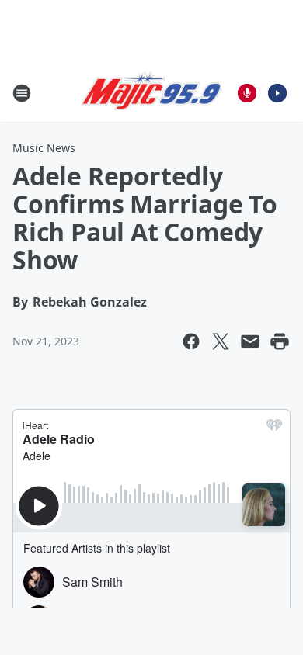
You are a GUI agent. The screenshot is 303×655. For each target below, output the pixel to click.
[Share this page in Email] (250, 341)
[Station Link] (151, 93)
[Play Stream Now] (277, 93)
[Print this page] (280, 341)
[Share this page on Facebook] (191, 341)
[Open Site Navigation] (21, 93)
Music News (43, 147)
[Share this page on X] (221, 341)
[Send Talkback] (247, 93)
